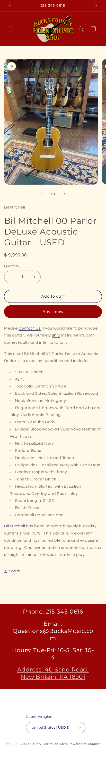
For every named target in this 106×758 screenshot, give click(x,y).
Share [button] (14, 571)
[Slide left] (41, 194)
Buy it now (53, 312)
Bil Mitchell (14, 526)
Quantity (11, 266)
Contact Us (30, 328)
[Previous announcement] (9, 5)
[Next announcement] (96, 5)
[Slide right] (64, 194)
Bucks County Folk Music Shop (44, 744)
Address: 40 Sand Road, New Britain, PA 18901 (53, 673)
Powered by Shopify (84, 744)
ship (56, 335)
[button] (11, 29)
